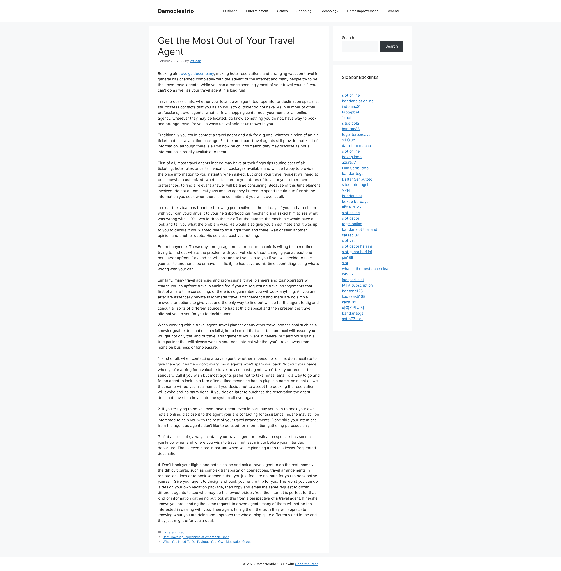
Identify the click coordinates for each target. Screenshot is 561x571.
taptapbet (350, 112)
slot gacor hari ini (357, 246)
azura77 (349, 162)
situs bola (350, 123)
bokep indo (352, 157)
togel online (352, 224)
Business (230, 11)
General (393, 11)
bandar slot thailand (359, 229)
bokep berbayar (356, 201)
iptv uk (347, 274)
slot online (351, 95)
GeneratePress (306, 564)
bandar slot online (358, 101)
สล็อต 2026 (351, 207)
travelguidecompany (196, 73)
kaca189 (349, 302)
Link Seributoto (355, 168)
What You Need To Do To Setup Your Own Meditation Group (207, 541)
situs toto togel (355, 185)
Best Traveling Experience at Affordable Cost (196, 537)
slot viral (349, 240)
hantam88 (351, 129)
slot (345, 263)
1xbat (347, 117)
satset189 (350, 235)
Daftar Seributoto (357, 179)
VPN (346, 190)
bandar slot (352, 196)
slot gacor (350, 218)
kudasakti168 (353, 296)
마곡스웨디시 (353, 307)
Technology (329, 11)
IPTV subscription (357, 285)
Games (282, 11)
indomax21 (351, 106)
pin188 (347, 257)
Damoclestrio (176, 11)
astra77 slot (352, 319)
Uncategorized (174, 532)
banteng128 (352, 291)
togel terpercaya (356, 134)
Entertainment (257, 11)
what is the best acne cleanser (369, 268)
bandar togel (353, 173)
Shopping (303, 11)
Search (348, 37)
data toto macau (356, 146)
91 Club (348, 140)
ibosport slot (353, 280)
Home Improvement (362, 11)
